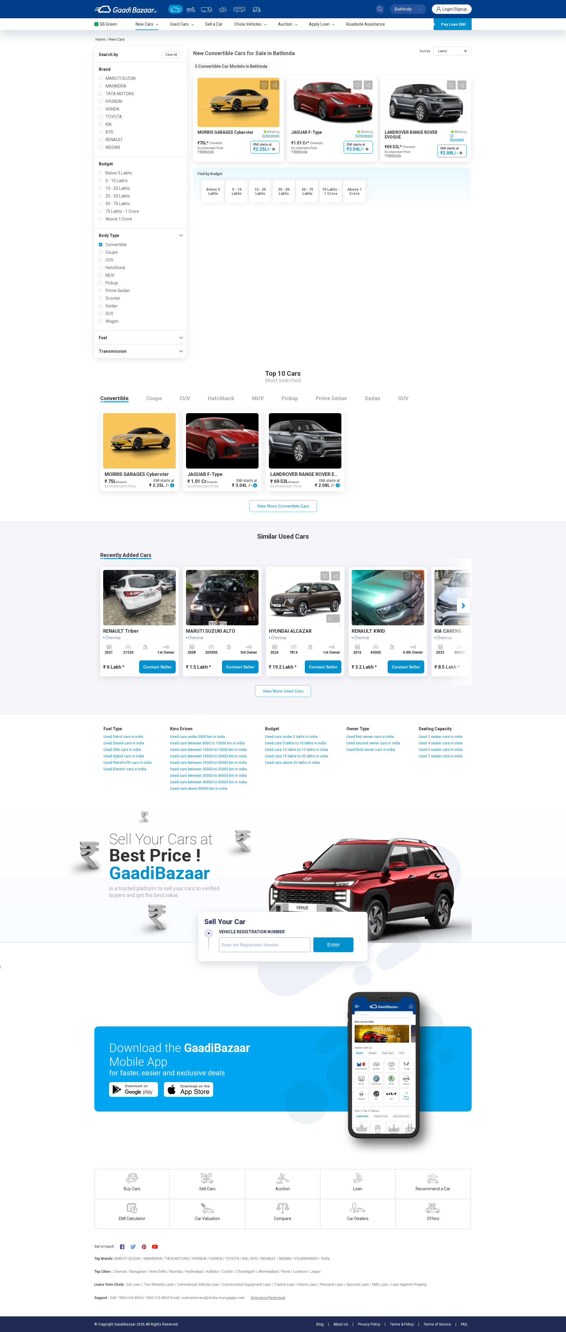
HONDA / (217, 1259)
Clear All (171, 54)
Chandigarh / (247, 1272)
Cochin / (229, 1272)
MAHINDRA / (154, 1259)
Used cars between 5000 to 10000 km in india (207, 743)
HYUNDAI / (201, 1259)
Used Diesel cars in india (123, 743)
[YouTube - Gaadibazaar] (157, 1246)
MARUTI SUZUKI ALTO (210, 631)
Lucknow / (302, 1272)
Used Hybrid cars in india (123, 756)
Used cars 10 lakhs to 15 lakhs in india (296, 750)
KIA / (246, 1259)
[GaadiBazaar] (125, 9)
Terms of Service (437, 1324)
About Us (340, 1324)
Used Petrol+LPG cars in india (127, 763)
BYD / (256, 1259)
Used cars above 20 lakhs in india (292, 763)
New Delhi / (160, 1272)
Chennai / (121, 1272)
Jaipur (316, 1272)
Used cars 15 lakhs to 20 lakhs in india (296, 756)
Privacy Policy (369, 1324)
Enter (333, 945)
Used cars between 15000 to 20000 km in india (208, 756)
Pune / (287, 1272)
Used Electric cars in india (124, 769)
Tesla (325, 1259)
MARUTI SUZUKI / (129, 1259)
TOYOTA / (233, 1259)
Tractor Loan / (286, 1284)
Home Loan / (309, 1284)
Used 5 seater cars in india (441, 750)
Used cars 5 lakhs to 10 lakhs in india (295, 743)
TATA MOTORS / (178, 1259)
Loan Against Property (409, 1284)
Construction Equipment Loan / (248, 1284)
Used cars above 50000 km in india (198, 789)
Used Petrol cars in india (123, 737)
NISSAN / (286, 1259)
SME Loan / (381, 1284)
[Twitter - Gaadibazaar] (136, 1246)
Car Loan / (135, 1284)
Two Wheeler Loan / (160, 1284)
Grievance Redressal (268, 1297)
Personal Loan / (333, 1284)
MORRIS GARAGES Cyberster (226, 132)
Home (100, 39)
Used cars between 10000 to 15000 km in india (208, 750)
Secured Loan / (359, 1284)
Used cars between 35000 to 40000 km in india (208, 776)
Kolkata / (214, 1272)
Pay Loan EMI (453, 24)
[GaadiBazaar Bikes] (191, 9)
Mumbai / (178, 1272)
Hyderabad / (196, 1272)
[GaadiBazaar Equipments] (223, 9)
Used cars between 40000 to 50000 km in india (208, 782)
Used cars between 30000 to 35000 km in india (208, 769)
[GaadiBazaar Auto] (257, 9)
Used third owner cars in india (370, 750)
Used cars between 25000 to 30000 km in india (208, 763)
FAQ (464, 1324)
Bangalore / (140, 1272)
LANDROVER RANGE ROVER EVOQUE (310, 474)
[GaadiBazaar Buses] (239, 9)
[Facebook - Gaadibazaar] (125, 1246)
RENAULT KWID (368, 631)
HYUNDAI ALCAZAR (290, 631)
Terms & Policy (402, 1324)
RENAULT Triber (121, 631)
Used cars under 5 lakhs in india (291, 737)
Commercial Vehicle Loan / (200, 1284)
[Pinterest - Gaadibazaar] (147, 1246)
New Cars (117, 39)
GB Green (108, 24)
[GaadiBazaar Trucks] (206, 9)
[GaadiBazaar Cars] (175, 9)
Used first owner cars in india (370, 737)
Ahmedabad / (270, 1272)
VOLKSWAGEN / (307, 1259)
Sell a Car (214, 24)
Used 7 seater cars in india (441, 756)
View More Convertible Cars (283, 506)
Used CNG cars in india (122, 750)
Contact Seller (157, 667)
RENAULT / (270, 1259)
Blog (320, 1324)
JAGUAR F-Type (306, 132)
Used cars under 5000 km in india (197, 737)
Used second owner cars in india (373, 743)
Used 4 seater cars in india (441, 743)
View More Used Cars (283, 691)
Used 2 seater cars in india (441, 737)
